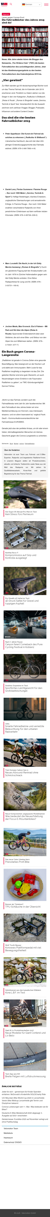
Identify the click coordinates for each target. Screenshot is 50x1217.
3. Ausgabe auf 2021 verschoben (22, 1114)
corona (21, 443)
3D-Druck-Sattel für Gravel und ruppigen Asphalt (22, 601)
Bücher (16, 443)
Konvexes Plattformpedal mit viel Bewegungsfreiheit (23, 948)
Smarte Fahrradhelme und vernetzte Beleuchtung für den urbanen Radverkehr (24, 728)
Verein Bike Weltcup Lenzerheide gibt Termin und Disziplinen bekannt (23, 1100)
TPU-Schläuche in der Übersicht (22, 905)
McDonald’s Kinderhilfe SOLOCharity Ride (24, 1093)
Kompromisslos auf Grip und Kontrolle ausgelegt (20, 555)
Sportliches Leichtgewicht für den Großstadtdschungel (23, 688)
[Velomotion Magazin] (5, 4)
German (28, 4)
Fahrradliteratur (30, 443)
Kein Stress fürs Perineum (21, 513)
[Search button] (11, 4)
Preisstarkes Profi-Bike (17, 860)
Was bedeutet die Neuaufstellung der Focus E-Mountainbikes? (25, 816)
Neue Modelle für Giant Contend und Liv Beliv (25, 1033)
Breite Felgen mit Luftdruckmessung (25, 1075)
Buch (11, 443)
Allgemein (6, 14)
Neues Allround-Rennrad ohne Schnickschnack (21, 773)
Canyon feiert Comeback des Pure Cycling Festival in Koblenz (24, 645)
